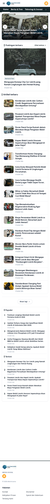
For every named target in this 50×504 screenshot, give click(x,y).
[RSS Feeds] (46, 3)
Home (5, 9)
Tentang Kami (7, 498)
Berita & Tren (17, 9)
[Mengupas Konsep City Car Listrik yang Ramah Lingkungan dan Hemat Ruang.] (25, 68)
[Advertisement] (25, 434)
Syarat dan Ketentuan (34, 495)
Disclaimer (30, 492)
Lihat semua (40, 45)
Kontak (5, 492)
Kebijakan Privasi (9, 495)
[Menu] (4, 3)
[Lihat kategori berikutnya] (46, 9)
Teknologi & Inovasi (34, 9)
